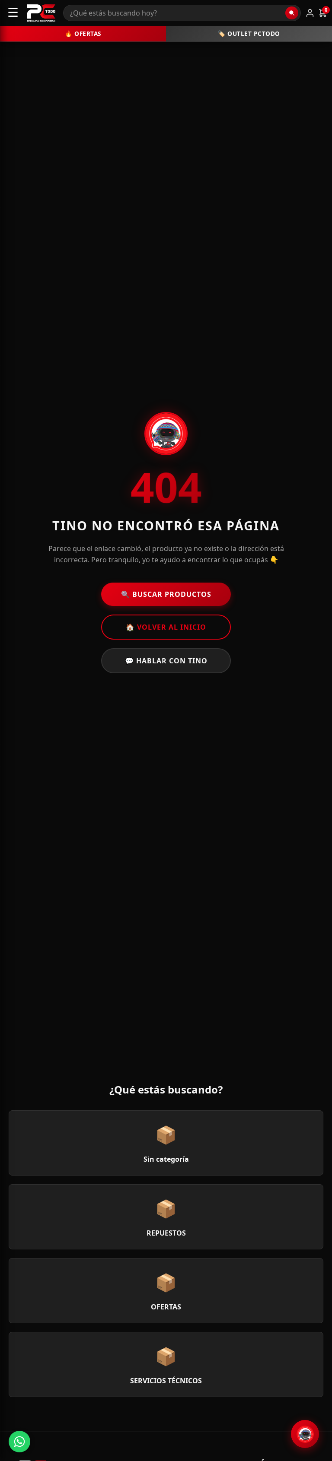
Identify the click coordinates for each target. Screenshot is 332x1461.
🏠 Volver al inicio (166, 627)
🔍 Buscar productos (166, 594)
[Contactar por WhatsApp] (19, 1441)
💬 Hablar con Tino (166, 661)
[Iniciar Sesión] (310, 13)
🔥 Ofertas (83, 33)
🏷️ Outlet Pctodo (249, 33)
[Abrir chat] (305, 1434)
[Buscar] (291, 12)
